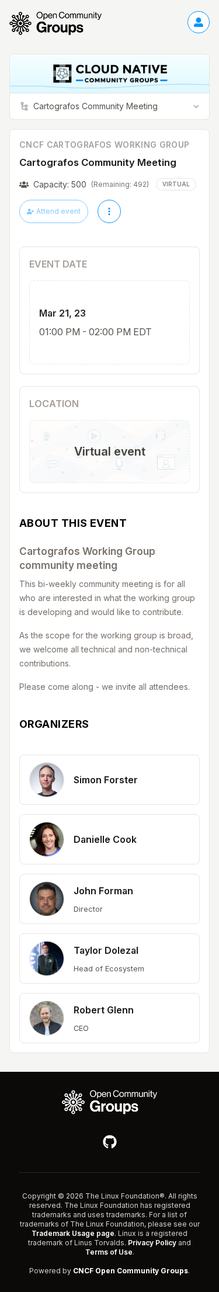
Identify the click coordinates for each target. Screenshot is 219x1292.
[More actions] (109, 211)
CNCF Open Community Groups (130, 1270)
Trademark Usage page (73, 1233)
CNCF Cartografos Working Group (104, 145)
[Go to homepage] (61, 23)
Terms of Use (109, 1252)
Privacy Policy (152, 1242)
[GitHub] (109, 1142)
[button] (109, 780)
